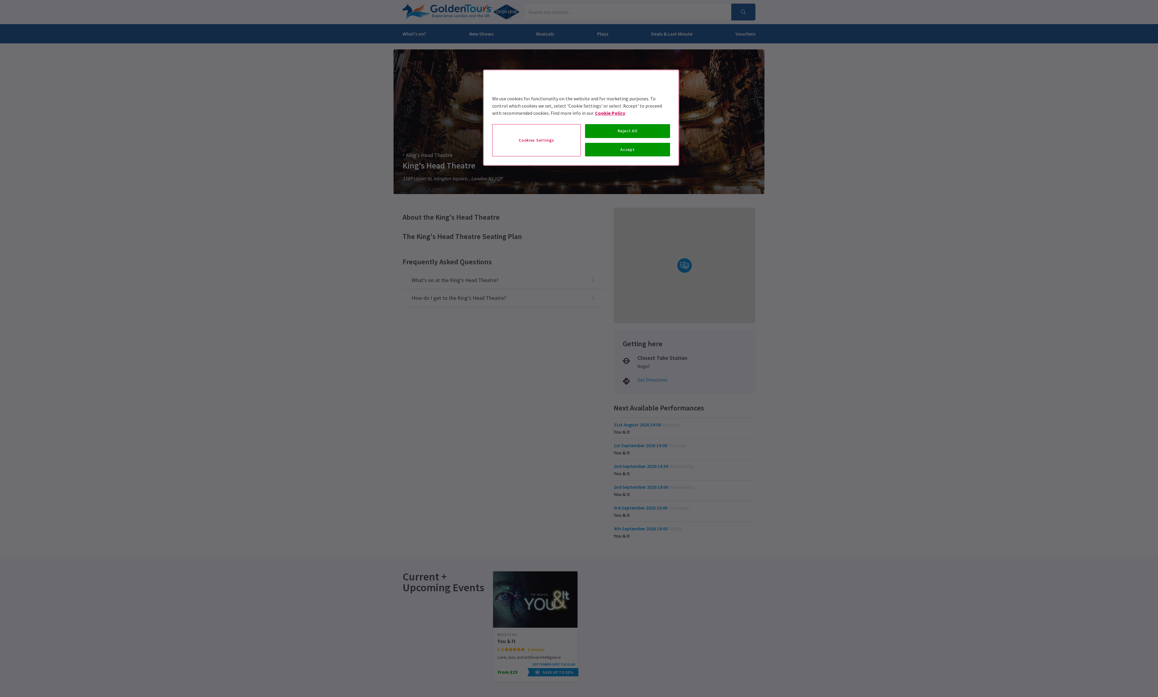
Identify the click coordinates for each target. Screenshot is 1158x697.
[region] (581, 118)
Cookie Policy (610, 113)
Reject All (627, 130)
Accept (627, 149)
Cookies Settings (536, 140)
